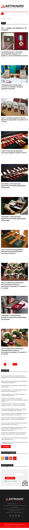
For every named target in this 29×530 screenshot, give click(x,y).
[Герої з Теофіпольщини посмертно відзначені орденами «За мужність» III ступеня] (14, 107)
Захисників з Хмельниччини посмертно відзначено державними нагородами (13, 317)
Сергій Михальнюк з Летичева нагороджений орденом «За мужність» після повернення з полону (14, 53)
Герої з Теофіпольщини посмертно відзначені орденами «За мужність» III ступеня (14, 119)
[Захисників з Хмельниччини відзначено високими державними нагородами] (14, 173)
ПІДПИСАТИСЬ (10, 478)
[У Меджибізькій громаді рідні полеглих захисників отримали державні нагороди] (14, 74)
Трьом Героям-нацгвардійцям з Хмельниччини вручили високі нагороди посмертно (12, 251)
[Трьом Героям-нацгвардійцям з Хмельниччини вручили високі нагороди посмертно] (14, 239)
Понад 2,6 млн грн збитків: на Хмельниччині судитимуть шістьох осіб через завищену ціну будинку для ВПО (14, 400)
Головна (3, 18)
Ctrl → (14, 364)
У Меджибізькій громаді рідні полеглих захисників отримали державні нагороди (12, 86)
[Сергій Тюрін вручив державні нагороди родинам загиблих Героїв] (14, 140)
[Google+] (16, 516)
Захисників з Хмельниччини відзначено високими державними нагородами (13, 185)
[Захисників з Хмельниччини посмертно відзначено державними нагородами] (14, 305)
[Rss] (10, 516)
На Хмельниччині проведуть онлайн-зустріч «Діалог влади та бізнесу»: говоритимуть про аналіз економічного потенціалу (14, 429)
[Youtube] (19, 516)
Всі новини (6, 446)
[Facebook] (13, 516)
